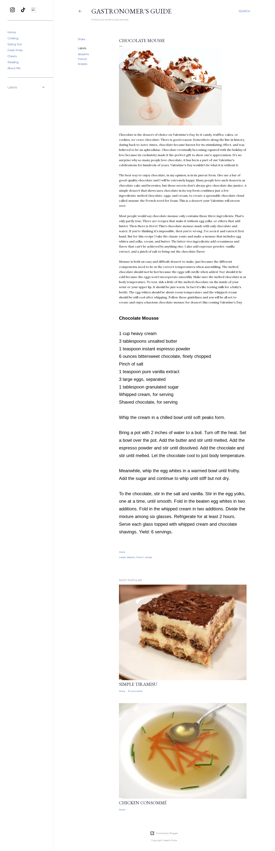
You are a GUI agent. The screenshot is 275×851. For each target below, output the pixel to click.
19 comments (135, 691)
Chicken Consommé (143, 803)
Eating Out (14, 44)
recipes (82, 64)
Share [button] (81, 39)
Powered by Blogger (167, 833)
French (82, 59)
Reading (13, 62)
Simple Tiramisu (138, 684)
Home (11, 32)
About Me (14, 68)
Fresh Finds (14, 50)
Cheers (12, 56)
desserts (83, 54)
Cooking (12, 38)
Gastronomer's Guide (131, 11)
